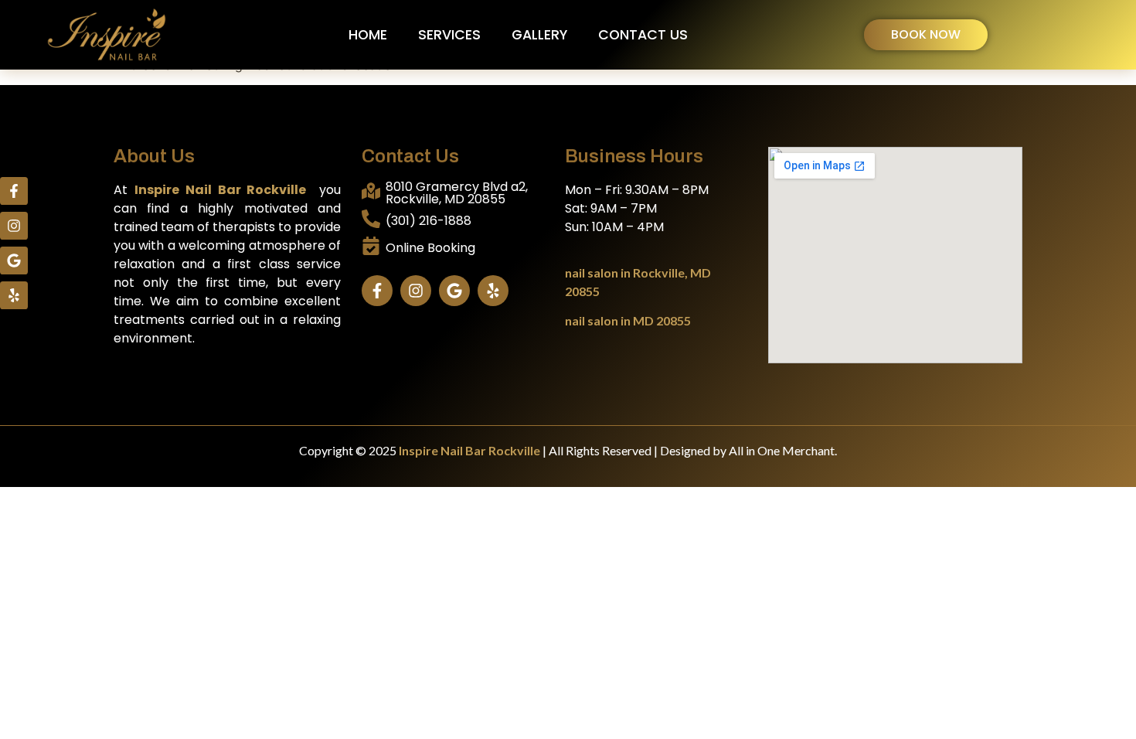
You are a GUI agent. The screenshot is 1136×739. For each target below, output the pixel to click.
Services (449, 35)
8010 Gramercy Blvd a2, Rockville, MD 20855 (457, 193)
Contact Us (643, 35)
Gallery (539, 35)
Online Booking (430, 248)
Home (368, 35)
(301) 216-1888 (428, 221)
